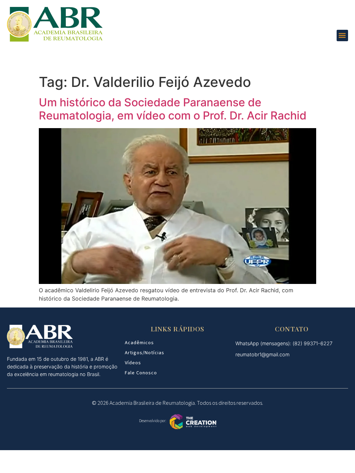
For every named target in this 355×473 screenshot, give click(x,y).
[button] (342, 35)
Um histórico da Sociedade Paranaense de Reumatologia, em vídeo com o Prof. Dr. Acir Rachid (172, 109)
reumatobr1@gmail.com (262, 354)
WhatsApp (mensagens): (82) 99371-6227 (283, 343)
